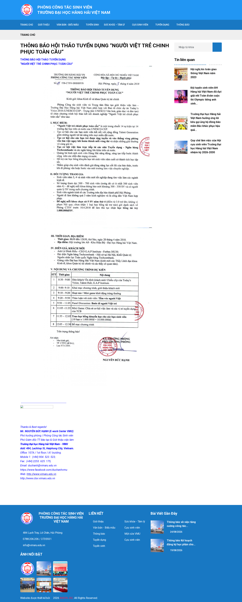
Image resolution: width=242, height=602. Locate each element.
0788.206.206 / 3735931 (37, 539)
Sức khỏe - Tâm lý (134, 521)
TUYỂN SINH (92, 24)
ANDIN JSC (66, 598)
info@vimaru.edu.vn (33, 545)
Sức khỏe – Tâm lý (114, 24)
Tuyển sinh (99, 545)
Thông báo (182, 24)
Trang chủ (27, 34)
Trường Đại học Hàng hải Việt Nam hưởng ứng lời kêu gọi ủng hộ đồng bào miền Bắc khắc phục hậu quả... (205, 122)
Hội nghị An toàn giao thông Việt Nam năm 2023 (203, 73)
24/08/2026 (176, 531)
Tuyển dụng (99, 539)
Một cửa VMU (132, 533)
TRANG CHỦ (26, 24)
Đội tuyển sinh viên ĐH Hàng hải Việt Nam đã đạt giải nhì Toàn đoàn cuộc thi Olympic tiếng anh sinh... (205, 95)
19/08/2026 (176, 550)
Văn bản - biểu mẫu (68, 24)
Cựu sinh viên (140, 24)
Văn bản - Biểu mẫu (104, 527)
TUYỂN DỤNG (162, 24)
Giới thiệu (43, 24)
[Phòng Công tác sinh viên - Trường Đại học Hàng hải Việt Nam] (26, 9)
